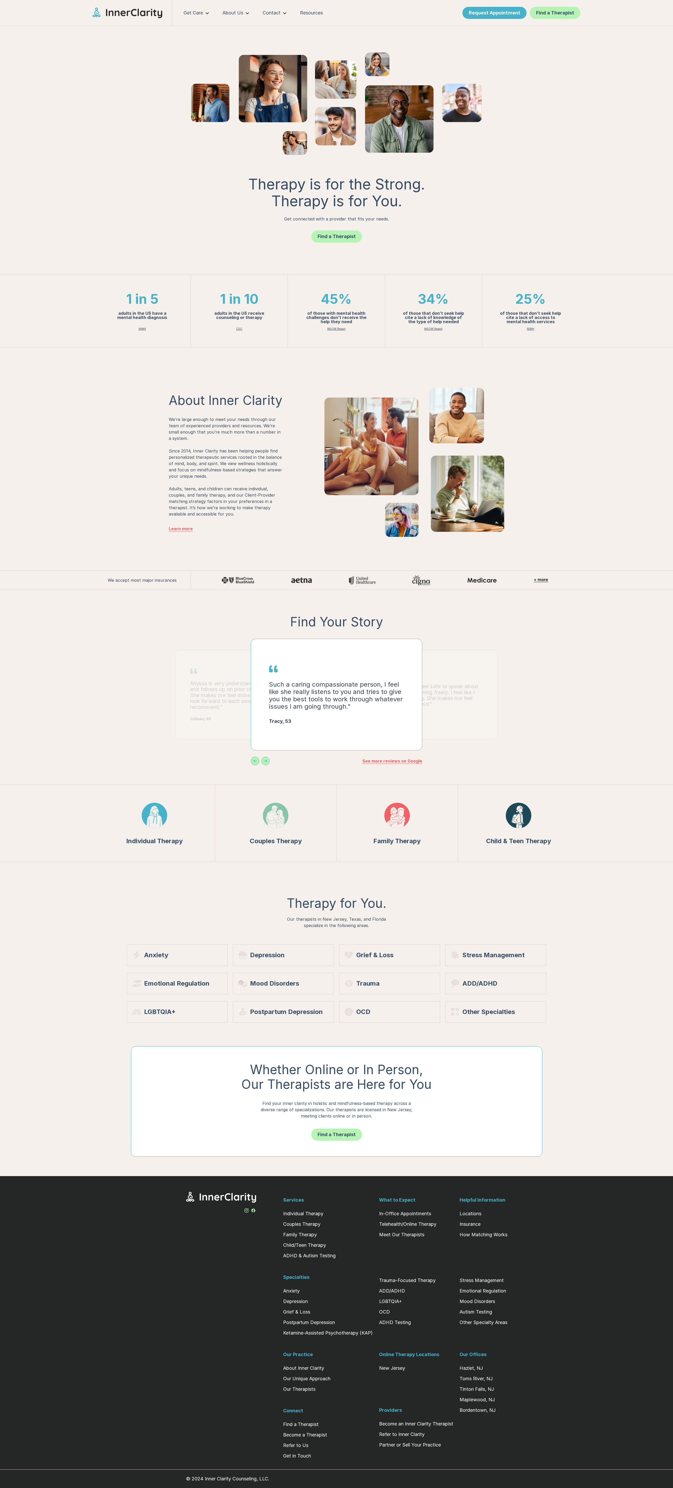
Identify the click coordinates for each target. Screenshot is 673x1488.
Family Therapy (300, 1234)
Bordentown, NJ (478, 1410)
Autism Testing (476, 1312)
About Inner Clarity (303, 1368)
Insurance (470, 1224)
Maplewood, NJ (477, 1399)
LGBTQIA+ (390, 1301)
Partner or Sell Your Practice (410, 1445)
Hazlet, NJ (471, 1368)
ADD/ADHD (392, 1291)
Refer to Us (295, 1445)
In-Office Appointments (405, 1213)
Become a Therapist (305, 1435)
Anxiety (291, 1291)
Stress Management (482, 1280)
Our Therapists (299, 1389)
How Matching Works (483, 1234)
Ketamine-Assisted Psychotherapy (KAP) (328, 1333)
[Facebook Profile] (253, 1209)
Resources (311, 13)
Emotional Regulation (483, 1291)
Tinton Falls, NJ (477, 1389)
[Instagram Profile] (246, 1209)
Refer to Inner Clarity (402, 1434)
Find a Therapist (301, 1424)
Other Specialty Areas (483, 1322)
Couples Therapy (301, 1224)
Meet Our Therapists (401, 1234)
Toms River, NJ (476, 1378)
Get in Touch (297, 1456)
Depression (295, 1301)
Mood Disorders (477, 1301)
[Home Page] (132, 13)
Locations (470, 1213)
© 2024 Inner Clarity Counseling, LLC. (227, 1478)
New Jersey (392, 1368)
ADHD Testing (395, 1322)
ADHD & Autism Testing (309, 1255)
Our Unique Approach (306, 1378)
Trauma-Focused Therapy (407, 1280)
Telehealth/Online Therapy (407, 1224)
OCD (384, 1312)
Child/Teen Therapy (304, 1245)
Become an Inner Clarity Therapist (416, 1424)
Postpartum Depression (309, 1322)
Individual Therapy (303, 1213)
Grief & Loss (296, 1312)
